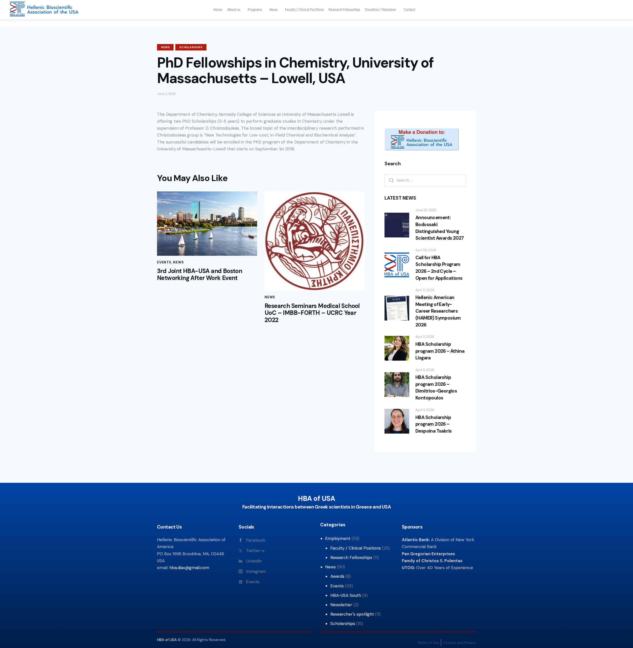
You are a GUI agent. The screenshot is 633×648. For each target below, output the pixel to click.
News (274, 9)
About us (233, 9)
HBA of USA (167, 639)
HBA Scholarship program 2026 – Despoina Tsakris (433, 424)
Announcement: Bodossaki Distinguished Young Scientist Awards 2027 (439, 227)
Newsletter (341, 604)
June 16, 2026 (425, 210)
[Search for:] (425, 180)
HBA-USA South (345, 595)
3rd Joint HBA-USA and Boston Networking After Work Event (199, 275)
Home (217, 9)
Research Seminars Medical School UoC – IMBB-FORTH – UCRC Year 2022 (312, 313)
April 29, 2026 (425, 250)
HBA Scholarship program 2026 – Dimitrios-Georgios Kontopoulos (436, 387)
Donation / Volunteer (380, 9)
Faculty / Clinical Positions (304, 9)
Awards (337, 576)
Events (164, 262)
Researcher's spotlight (352, 614)
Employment (337, 538)
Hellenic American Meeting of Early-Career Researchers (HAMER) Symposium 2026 (438, 311)
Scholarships (190, 47)
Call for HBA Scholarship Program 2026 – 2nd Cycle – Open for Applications (438, 268)
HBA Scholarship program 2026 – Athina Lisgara (439, 351)
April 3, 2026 (424, 337)
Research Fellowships (344, 9)
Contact (409, 9)
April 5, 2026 (424, 290)
